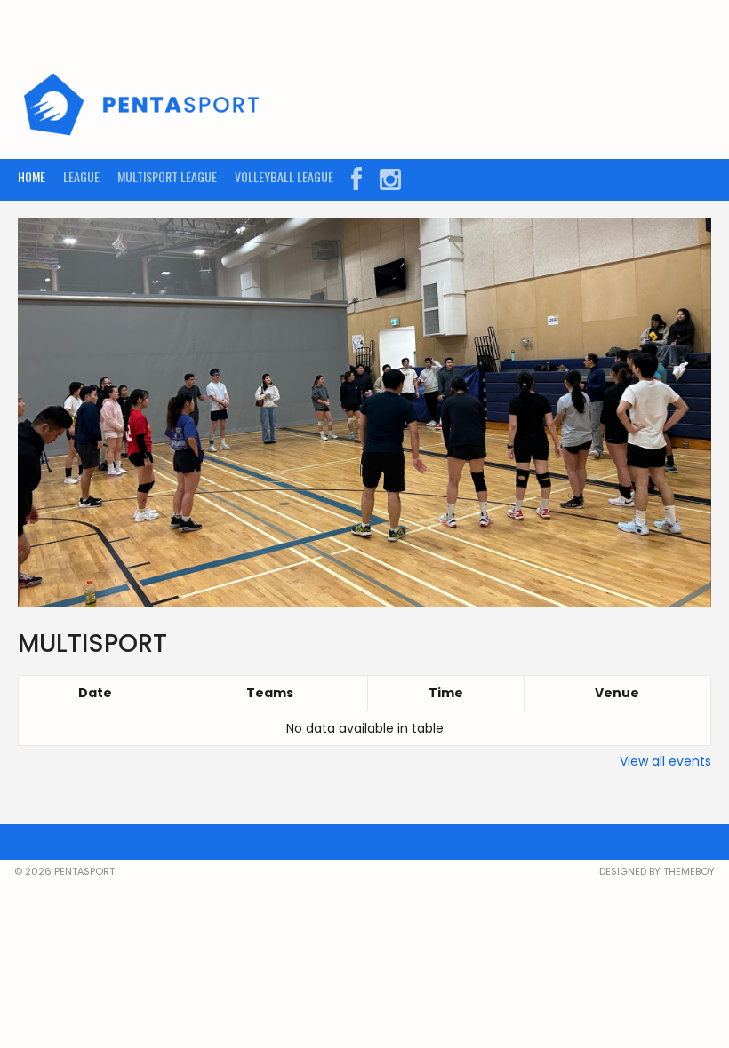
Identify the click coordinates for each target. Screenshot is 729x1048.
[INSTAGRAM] (390, 180)
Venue (617, 693)
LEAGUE (81, 176)
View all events (665, 761)
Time (446, 693)
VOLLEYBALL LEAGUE (284, 176)
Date (95, 693)
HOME (31, 176)
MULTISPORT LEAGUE (167, 176)
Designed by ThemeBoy (657, 871)
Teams (269, 693)
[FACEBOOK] (356, 180)
